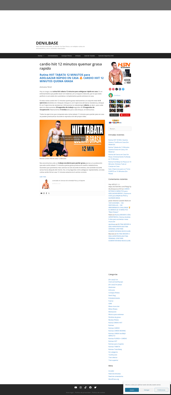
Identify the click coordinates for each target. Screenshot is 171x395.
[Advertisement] (85, 23)
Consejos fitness (66, 56)
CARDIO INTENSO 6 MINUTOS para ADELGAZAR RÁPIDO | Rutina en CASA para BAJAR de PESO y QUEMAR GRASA (119, 193)
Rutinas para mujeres (116, 344)
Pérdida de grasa (114, 317)
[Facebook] (46, 193)
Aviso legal (70, 392)
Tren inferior (112, 357)
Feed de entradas (114, 374)
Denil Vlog (112, 295)
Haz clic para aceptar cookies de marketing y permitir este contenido (72, 138)
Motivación (112, 312)
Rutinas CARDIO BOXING (117, 331)
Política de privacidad (82, 392)
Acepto (132, 390)
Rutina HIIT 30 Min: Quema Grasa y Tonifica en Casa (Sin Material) (118, 142)
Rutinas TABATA (114, 347)
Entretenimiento (53, 56)
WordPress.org (113, 379)
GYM (110, 304)
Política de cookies (98, 392)
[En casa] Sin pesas (115, 285)
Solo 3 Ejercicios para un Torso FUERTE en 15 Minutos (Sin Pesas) (119, 171)
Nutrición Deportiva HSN (105, 56)
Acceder (111, 371)
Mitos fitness (112, 309)
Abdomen (111, 287)
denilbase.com (56, 183)
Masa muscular (114, 306)
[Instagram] (44, 193)
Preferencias (161, 390)
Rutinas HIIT (112, 341)
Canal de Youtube (89, 56)
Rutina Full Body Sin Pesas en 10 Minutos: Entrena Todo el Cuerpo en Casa (119, 164)
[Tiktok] (85, 387)
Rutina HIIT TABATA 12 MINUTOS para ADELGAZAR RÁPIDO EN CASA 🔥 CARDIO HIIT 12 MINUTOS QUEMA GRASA (72, 78)
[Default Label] (110, 89)
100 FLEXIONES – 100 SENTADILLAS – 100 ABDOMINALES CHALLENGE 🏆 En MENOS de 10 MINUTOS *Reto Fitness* (119, 207)
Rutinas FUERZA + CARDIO (117, 338)
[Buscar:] (119, 129)
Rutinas (40, 56)
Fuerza (110, 301)
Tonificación (112, 355)
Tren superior (113, 360)
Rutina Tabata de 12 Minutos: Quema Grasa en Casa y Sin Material (118, 149)
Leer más (43, 177)
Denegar (146, 390)
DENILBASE (47, 43)
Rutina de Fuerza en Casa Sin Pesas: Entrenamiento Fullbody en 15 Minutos (119, 156)
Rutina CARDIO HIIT (115, 323)
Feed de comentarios (115, 376)
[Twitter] (49, 193)
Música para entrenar (116, 314)
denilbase (111, 224)
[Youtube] (41, 193)
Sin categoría (113, 352)
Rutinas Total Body (115, 349)
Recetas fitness (113, 320)
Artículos (78, 56)
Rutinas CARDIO (114, 328)
